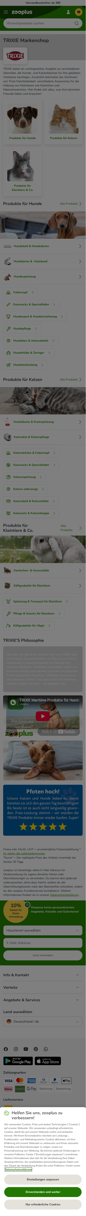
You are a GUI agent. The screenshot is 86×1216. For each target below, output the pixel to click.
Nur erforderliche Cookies (43, 1204)
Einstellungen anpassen (43, 1179)
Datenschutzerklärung (18, 1169)
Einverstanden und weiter (43, 1192)
